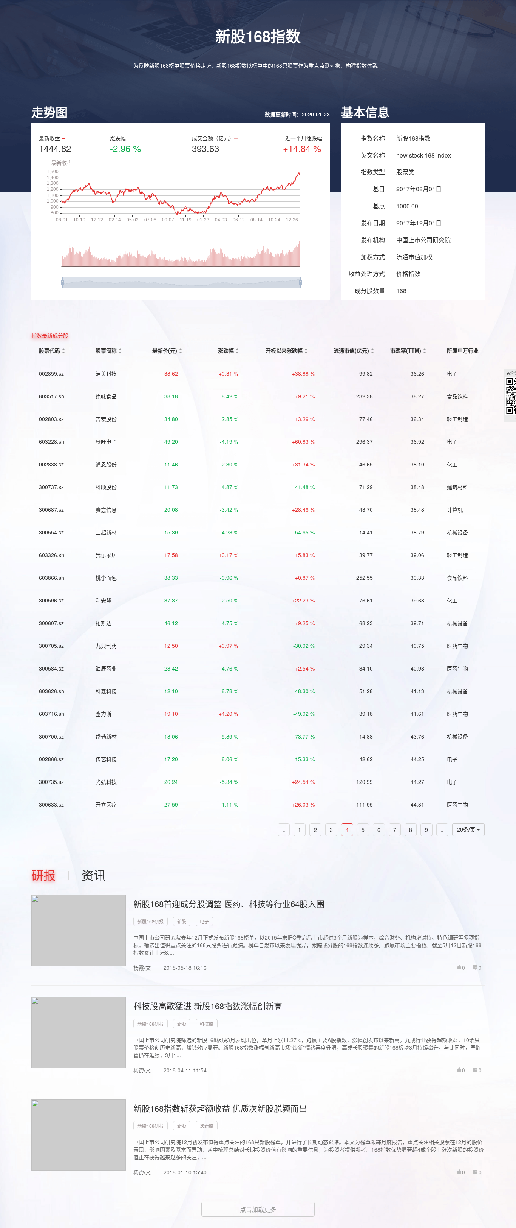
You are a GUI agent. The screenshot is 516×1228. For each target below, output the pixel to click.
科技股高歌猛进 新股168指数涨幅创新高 (207, 1005)
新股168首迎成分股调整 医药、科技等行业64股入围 (228, 903)
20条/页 (467, 830)
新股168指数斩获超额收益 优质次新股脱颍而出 (220, 1108)
